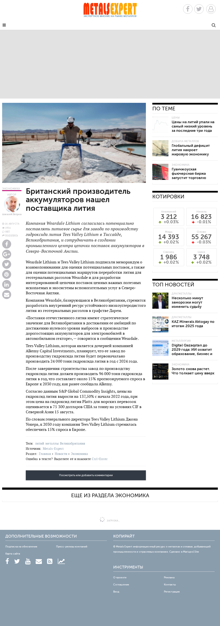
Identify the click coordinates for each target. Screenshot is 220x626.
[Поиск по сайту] (214, 25)
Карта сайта (12, 553)
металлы (52, 443)
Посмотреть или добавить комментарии (86, 475)
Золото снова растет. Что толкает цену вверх (193, 371)
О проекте (120, 577)
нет (7, 231)
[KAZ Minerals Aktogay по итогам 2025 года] (160, 324)
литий (39, 443)
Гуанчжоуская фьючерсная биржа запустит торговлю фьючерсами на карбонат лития (189, 177)
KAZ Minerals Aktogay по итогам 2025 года (193, 324)
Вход (116, 591)
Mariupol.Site (191, 551)
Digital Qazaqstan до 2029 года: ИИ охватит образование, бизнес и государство (192, 351)
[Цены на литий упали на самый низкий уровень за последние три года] (160, 125)
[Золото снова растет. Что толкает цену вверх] (160, 371)
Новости (61, 454)
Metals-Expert (53, 449)
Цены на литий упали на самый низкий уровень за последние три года (193, 126)
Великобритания (72, 443)
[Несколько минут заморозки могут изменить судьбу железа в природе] (160, 301)
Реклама (169, 577)
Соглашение (121, 584)
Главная (45, 454)
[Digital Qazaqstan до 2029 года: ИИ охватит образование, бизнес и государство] (160, 348)
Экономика (79, 454)
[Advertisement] (110, 64)
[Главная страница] (110, 11)
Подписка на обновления (21, 546)
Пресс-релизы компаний (71, 546)
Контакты (170, 584)
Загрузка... (113, 520)
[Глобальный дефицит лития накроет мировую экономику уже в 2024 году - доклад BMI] (160, 148)
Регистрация (172, 591)
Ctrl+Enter (100, 459)
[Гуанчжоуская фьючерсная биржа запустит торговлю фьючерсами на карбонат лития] (160, 172)
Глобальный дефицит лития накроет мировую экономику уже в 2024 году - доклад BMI (191, 154)
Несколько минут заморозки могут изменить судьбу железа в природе (188, 304)
